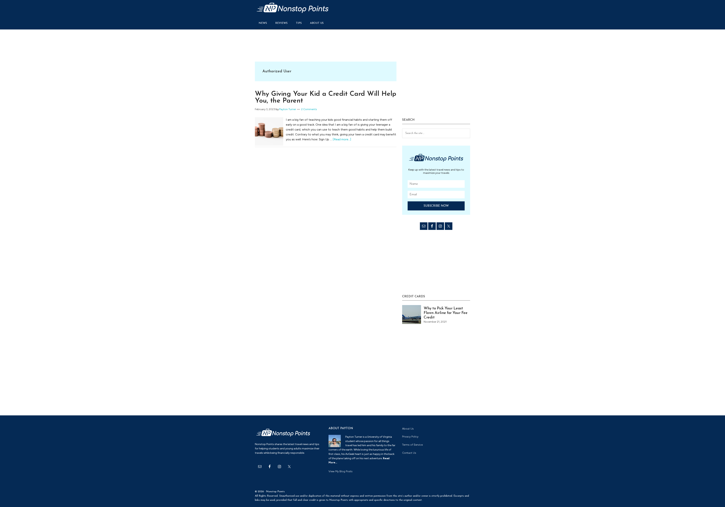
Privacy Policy (410, 436)
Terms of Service (412, 444)
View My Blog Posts (340, 471)
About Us (408, 428)
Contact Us (409, 452)
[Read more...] (342, 139)
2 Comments (309, 109)
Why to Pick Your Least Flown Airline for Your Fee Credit (445, 313)
